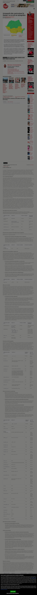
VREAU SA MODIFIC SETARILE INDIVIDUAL (13, 593)
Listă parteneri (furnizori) (4, 589)
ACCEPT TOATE (13, 591)
